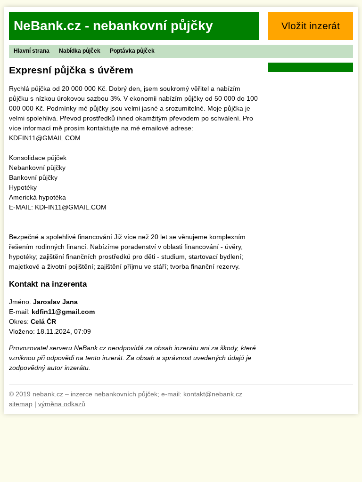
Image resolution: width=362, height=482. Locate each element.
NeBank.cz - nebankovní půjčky (113, 25)
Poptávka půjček (132, 51)
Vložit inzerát (310, 25)
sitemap (21, 404)
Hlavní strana (31, 51)
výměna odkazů (61, 404)
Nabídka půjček (79, 51)
